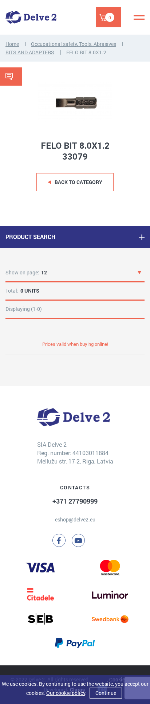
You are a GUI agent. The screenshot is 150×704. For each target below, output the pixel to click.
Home (12, 43)
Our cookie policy (65, 692)
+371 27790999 (75, 501)
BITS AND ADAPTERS (29, 52)
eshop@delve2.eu (75, 519)
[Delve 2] (30, 17)
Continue (105, 692)
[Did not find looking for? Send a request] (11, 76)
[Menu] (139, 17)
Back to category (78, 182)
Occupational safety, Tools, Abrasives (73, 43)
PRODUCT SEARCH (30, 236)
